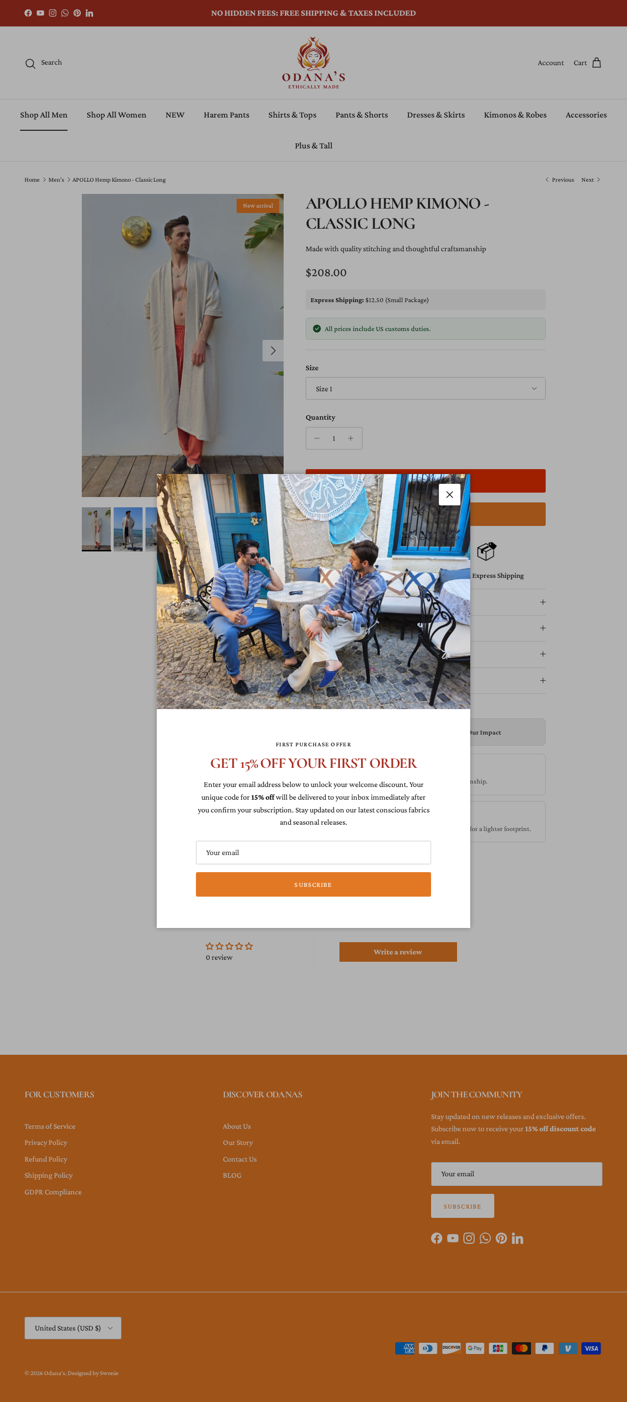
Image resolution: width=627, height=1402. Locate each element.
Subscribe (313, 884)
